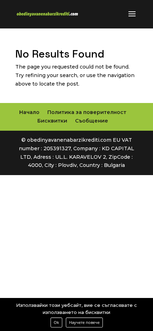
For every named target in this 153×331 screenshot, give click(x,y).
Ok (56, 322)
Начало (29, 112)
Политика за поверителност (86, 112)
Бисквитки (52, 121)
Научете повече (84, 322)
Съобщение (91, 121)
